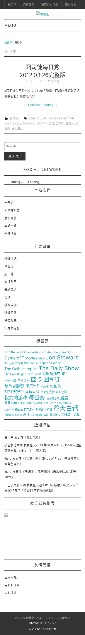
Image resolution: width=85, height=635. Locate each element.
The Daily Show (59, 368)
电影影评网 (12, 585)
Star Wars (30, 363)
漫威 (64, 398)
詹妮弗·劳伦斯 (44, 409)
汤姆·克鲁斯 (52, 398)
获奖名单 (9, 410)
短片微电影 (12, 328)
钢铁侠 (38, 415)
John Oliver (38, 118)
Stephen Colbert (49, 363)
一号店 (9, 202)
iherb (8, 458)
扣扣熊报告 (14, 392)
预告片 (9, 266)
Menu (10, 25)
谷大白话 (17, 128)
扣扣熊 (55, 386)
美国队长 (67, 403)
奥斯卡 (32, 386)
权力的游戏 (15, 397)
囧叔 (51, 123)
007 (7, 352)
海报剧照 (10, 281)
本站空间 (10, 225)
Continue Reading (42, 105)
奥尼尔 (70, 123)
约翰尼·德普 (25, 403)
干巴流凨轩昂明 (15, 485)
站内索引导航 (49, 4)
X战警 (38, 374)
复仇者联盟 (14, 386)
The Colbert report (20, 369)
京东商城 (10, 218)
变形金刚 (23, 380)
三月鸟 (9, 437)
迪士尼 (28, 415)
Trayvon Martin (35, 123)
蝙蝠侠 (19, 409)
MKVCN (34, 622)
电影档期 (10, 593)
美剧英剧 (10, 289)
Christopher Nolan (55, 352)
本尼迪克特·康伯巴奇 (54, 392)
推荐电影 (33, 437)
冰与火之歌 (10, 380)
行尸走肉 (29, 409)
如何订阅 (70, 4)
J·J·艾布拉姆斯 (13, 363)
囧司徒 (60, 123)
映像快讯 (10, 258)
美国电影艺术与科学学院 (47, 403)
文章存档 (28, 4)
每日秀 (37, 397)
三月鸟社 (10, 577)
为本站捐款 (12, 210)
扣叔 (45, 386)
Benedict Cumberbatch (27, 352)
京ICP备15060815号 (42, 629)
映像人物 (10, 305)
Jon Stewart (58, 118)
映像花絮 (10, 312)
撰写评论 (53, 81)
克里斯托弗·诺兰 (55, 374)
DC (69, 352)
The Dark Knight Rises (19, 374)
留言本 (12, 4)
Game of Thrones (21, 358)
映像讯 (8, 42)
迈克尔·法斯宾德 (13, 415)
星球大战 (32, 392)
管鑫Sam (10, 402)
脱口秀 (14, 118)
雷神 (46, 415)
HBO (42, 358)
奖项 (7, 297)
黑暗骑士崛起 (70, 415)
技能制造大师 (13, 445)
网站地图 (10, 233)
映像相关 (10, 320)
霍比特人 (55, 415)
